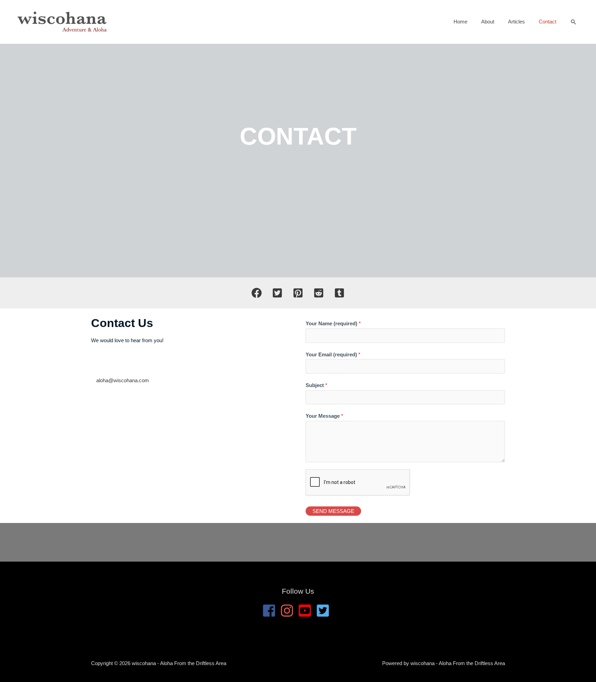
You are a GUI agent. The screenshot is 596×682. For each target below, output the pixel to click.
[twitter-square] (325, 610)
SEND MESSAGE (333, 511)
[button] (573, 22)
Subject (316, 385)
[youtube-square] (307, 610)
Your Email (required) (333, 354)
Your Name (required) (333, 323)
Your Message (324, 416)
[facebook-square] (271, 610)
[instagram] (289, 610)
